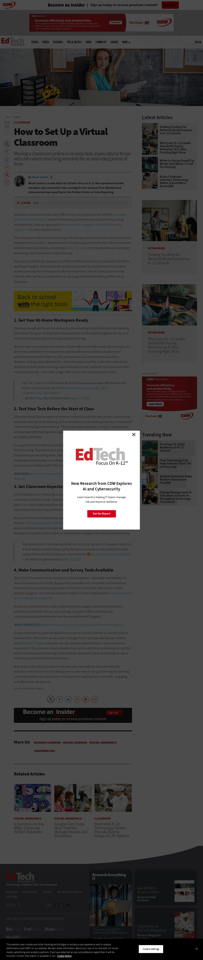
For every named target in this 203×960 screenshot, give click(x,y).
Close (134, 435)
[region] (101, 949)
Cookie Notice (64, 956)
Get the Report (101, 514)
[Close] (196, 948)
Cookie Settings (151, 949)
